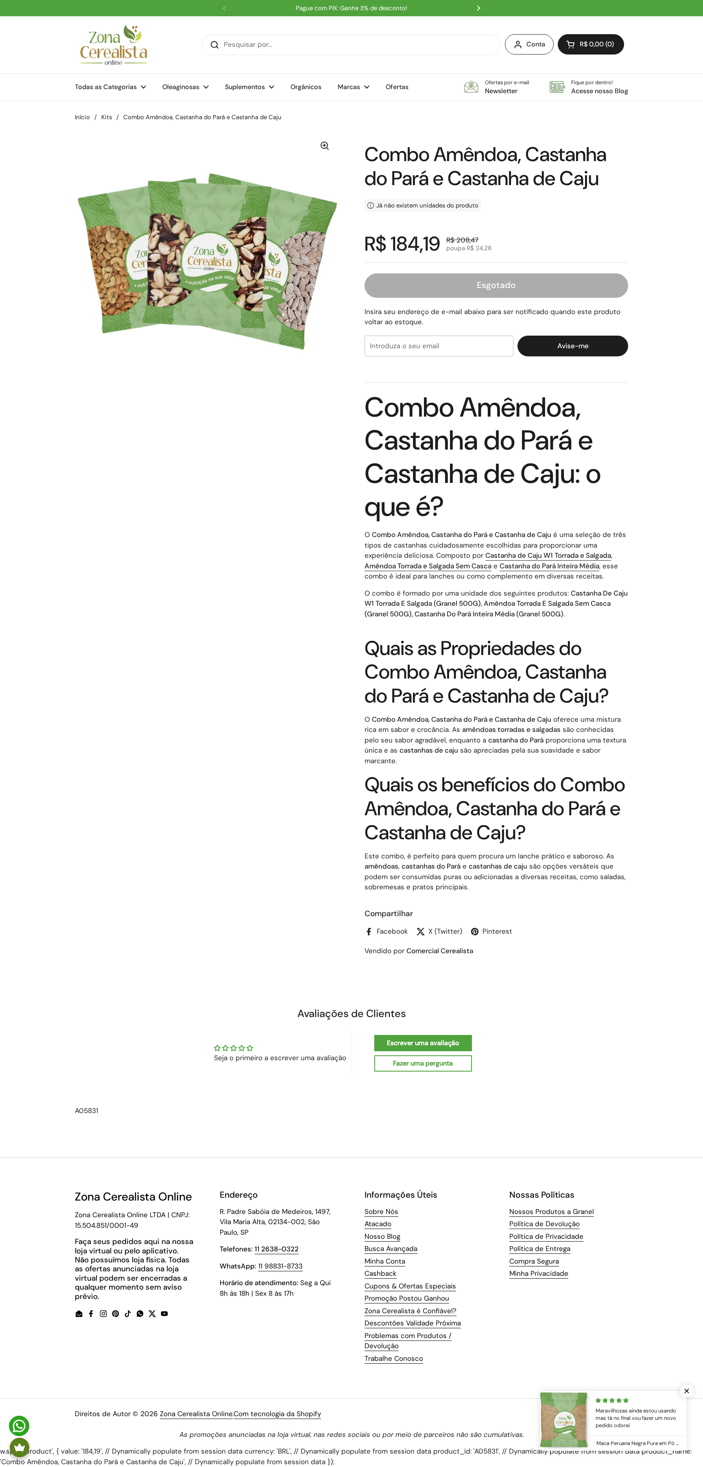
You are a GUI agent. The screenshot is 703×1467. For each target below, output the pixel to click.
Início (82, 117)
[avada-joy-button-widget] (19, 1447)
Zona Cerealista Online (196, 1413)
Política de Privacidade (546, 1236)
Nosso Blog (382, 1236)
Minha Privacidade (538, 1273)
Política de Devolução (544, 1223)
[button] (591, 44)
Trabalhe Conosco (394, 1358)
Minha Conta (385, 1261)
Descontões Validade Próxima (413, 1323)
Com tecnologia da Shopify (277, 1413)
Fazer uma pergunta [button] (423, 1063)
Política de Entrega (539, 1248)
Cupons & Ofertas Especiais (410, 1285)
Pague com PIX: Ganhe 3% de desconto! (351, 8)
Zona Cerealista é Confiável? (410, 1310)
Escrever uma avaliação (423, 1043)
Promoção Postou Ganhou (407, 1298)
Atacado (378, 1223)
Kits (106, 117)
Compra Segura (534, 1261)
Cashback (381, 1273)
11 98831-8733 (280, 1266)
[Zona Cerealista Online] (114, 44)
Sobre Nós (381, 1211)
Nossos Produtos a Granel (551, 1211)
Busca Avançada (391, 1248)
